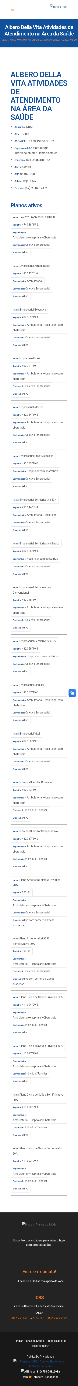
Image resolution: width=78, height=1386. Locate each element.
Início (4, 40)
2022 (50, 1317)
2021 (43, 1317)
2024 (64, 1317)
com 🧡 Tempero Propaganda (40, 1376)
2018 (21, 1317)
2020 (35, 1317)
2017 (14, 1317)
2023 (57, 1317)
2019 (28, 1317)
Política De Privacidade (40, 1356)
